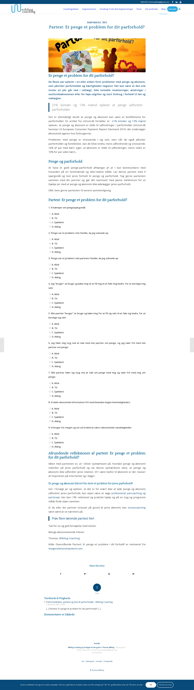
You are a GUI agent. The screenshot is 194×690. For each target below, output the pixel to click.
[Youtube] (181, 2)
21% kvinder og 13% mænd (129, 121)
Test (104, 22)
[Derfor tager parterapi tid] (2, 345)
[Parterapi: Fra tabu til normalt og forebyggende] (192, 345)
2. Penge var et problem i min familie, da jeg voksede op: (78, 232)
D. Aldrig (56, 226)
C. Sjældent (57, 222)
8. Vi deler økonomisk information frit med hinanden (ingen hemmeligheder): (89, 402)
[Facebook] (172, 2)
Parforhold (94, 22)
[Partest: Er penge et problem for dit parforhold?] (97, 55)
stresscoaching (137, 507)
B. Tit (54, 218)
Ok (151, 685)
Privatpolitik (108, 661)
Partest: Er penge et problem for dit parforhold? (97, 27)
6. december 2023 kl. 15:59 (55, 604)
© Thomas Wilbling (97, 670)
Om (83, 661)
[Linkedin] (176, 2)
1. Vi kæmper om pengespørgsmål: (67, 207)
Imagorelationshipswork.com (65, 548)
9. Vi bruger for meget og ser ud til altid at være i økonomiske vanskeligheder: (90, 427)
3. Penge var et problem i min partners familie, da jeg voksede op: (83, 258)
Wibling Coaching (69, 538)
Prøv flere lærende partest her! (73, 518)
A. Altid (55, 213)
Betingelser (90, 661)
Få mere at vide (165, 685)
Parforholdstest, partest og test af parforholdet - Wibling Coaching (79, 602)
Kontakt (99, 661)
